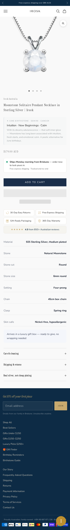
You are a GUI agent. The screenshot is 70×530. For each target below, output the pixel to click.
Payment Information (14, 491)
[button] (35, 193)
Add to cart (35, 182)
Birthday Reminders (13, 455)
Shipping (7, 480)
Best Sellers (9, 427)
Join (61, 405)
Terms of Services (12, 502)
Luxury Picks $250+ (13, 444)
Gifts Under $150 (12, 433)
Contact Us (8, 507)
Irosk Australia (11, 99)
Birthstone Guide (11, 460)
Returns (7, 485)
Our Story (8, 469)
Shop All (7, 422)
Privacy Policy (10, 496)
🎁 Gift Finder (10, 449)
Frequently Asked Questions (17, 475)
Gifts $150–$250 (12, 438)
